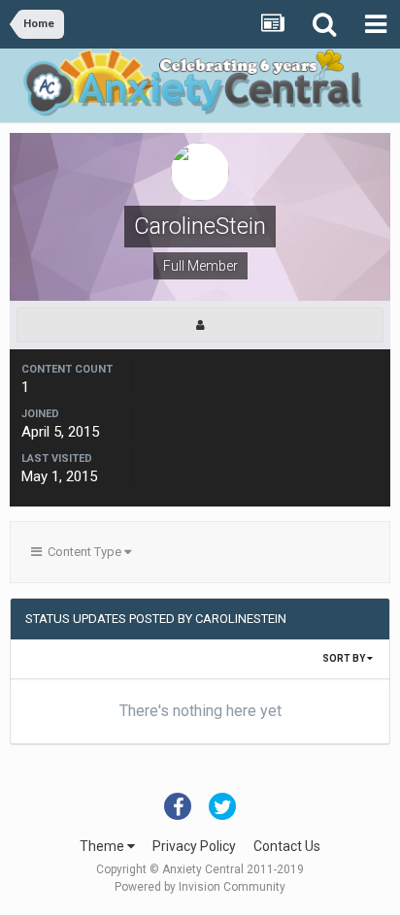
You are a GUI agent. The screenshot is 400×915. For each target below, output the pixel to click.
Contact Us (286, 846)
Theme (103, 846)
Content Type (83, 551)
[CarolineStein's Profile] (200, 325)
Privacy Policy (194, 846)
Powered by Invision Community (200, 887)
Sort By (344, 658)
